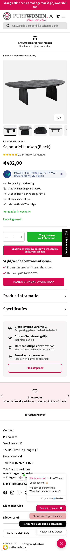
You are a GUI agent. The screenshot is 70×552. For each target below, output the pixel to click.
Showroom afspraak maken (35, 42)
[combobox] (35, 25)
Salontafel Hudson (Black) (24, 56)
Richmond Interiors (14, 141)
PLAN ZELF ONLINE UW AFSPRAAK (33, 281)
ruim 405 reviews (36, 154)
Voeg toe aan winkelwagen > (47, 237)
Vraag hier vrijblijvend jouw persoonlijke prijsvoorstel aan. (35, 250)
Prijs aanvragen (66, 242)
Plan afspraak (35, 368)
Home (6, 56)
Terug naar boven (35, 414)
